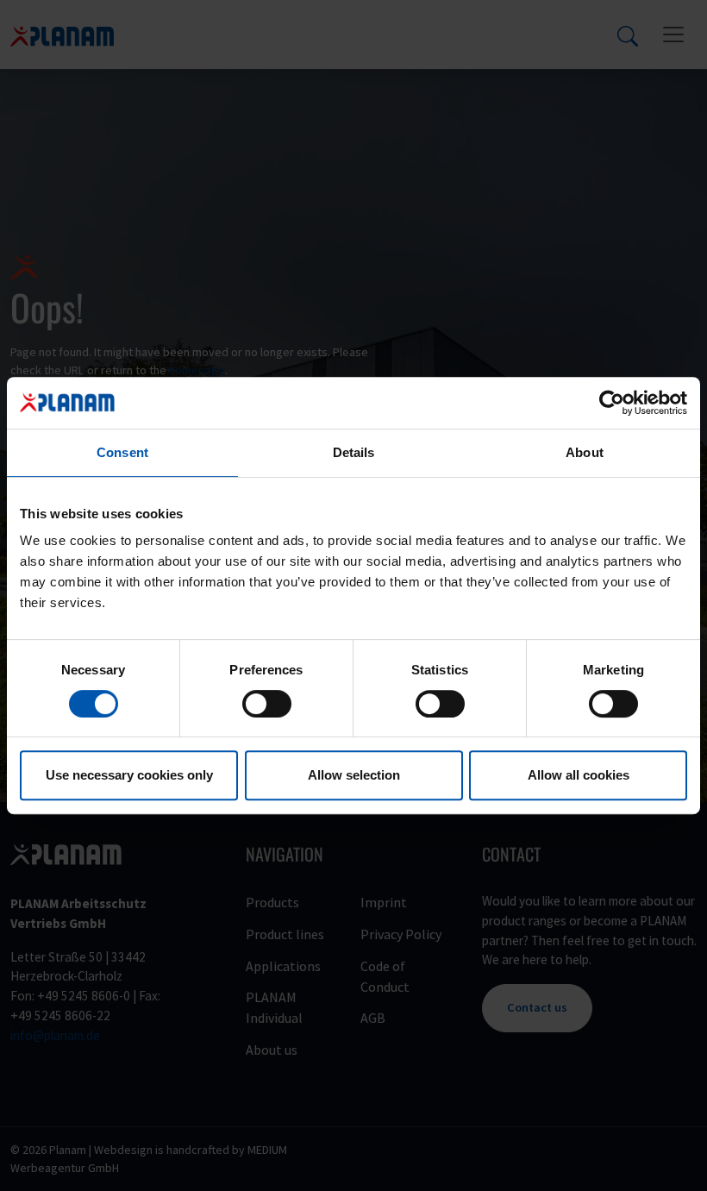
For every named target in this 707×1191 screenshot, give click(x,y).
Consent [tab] (122, 452)
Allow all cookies (578, 775)
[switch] (266, 704)
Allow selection (354, 775)
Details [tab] (354, 452)
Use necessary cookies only (129, 775)
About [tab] (585, 452)
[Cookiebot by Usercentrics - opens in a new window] (611, 403)
